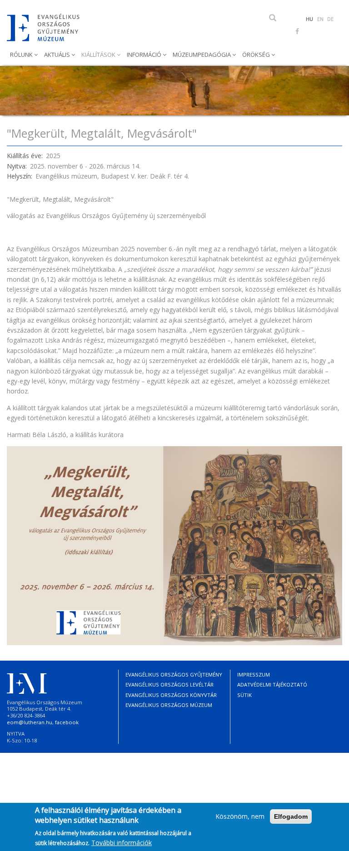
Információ (145, 54)
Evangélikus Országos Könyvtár (171, 695)
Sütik (244, 695)
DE (330, 19)
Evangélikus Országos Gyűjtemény (173, 674)
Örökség (256, 54)
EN (320, 19)
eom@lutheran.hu (29, 722)
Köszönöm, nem (239, 816)
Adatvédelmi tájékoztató (272, 684)
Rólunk (22, 54)
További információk (121, 842)
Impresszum (253, 674)
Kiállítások (99, 54)
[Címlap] (46, 27)
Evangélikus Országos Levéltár (169, 684)
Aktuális (57, 54)
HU (309, 19)
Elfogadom (291, 816)
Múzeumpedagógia (202, 54)
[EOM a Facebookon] (297, 31)
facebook (67, 722)
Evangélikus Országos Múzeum (168, 705)
